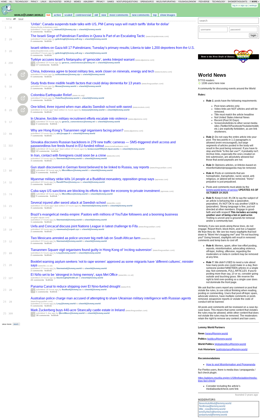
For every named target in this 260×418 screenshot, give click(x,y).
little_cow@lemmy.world (212, 409)
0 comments (37, 41)
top (155, 15)
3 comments (37, 161)
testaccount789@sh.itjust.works (103, 149)
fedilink (48, 32)
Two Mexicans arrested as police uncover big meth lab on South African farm (86, 238)
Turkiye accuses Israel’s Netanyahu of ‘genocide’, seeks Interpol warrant (83, 59)
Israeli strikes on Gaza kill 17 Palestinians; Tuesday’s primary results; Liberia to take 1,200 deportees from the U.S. (113, 47)
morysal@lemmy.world (93, 110)
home (4, 2)
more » (255, 2)
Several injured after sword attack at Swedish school (69, 202)
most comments (118, 15)
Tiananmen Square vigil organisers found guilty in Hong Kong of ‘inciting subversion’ (92, 250)
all (11, 2)
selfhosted (55, 2)
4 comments (37, 32)
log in (235, 5)
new (103, 15)
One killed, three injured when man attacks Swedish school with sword (82, 106)
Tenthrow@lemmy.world (212, 406)
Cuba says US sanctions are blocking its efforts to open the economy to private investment (95, 191)
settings (253, 5)
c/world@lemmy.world (90, 29)
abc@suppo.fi (63, 133)
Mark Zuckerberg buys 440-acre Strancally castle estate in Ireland (78, 310)
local (20, 19)
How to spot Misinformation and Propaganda (230, 364)
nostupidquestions (127, 2)
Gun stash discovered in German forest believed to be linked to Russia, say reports (90, 167)
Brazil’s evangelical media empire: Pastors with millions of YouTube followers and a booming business (104, 214)
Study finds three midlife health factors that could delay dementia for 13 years (86, 83)
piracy (34, 2)
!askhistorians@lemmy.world (231, 349)
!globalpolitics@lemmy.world (230, 344)
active (57, 15)
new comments (141, 15)
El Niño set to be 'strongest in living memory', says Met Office (74, 274)
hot (48, 15)
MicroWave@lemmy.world (75, 170)
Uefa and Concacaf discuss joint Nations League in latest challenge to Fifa (85, 226)
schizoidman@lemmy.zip (67, 74)
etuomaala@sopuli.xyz (67, 229)
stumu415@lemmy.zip (65, 29)
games (110, 2)
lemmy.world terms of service (222, 189)
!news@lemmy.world (216, 333)
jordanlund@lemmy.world (213, 414)
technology (21, 2)
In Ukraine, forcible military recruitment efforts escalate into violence (79, 118)
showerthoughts (237, 2)
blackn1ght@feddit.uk (67, 278)
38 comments (43, 315)
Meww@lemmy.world (65, 86)
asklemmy (88, 2)
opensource (147, 2)
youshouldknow (187, 2)
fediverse (204, 2)
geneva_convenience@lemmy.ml (78, 62)
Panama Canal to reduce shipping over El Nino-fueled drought (76, 286)
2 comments (37, 88)
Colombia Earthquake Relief (51, 95)
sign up (244, 5)
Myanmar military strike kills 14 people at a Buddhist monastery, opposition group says (93, 179)
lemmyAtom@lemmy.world (213, 411)
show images (167, 15)
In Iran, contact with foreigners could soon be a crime (69, 155)
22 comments (43, 151)
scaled (68, 15)
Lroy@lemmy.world (66, 253)
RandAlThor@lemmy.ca (68, 182)
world (67, 2)
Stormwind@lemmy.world (69, 158)
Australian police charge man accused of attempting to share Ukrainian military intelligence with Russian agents (111, 298)
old (96, 15)
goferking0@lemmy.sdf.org (68, 39)
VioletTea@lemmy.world (67, 98)
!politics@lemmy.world (219, 338)
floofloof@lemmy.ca (71, 289)
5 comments (42, 196)
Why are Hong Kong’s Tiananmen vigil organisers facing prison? (77, 130)
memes (77, 2)
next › (16, 324)
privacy (100, 2)
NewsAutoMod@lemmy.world (215, 403)
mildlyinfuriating (166, 2)
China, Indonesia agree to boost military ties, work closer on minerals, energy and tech (93, 71)
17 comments (43, 65)
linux (43, 2)
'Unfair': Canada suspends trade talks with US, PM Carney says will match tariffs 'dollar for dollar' (100, 24)
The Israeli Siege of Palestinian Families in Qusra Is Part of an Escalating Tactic (88, 36)
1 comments (37, 100)
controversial (83, 15)
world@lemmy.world (28, 14)
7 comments (37, 136)
